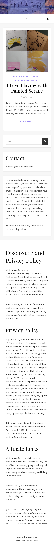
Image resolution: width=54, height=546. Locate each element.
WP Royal (34, 540)
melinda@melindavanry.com (19, 166)
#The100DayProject (27, 80)
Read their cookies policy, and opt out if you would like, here (26, 496)
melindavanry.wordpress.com (27, 280)
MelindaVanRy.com (25, 273)
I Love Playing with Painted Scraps (27, 88)
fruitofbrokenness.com (30, 276)
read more (27, 121)
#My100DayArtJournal (26, 76)
